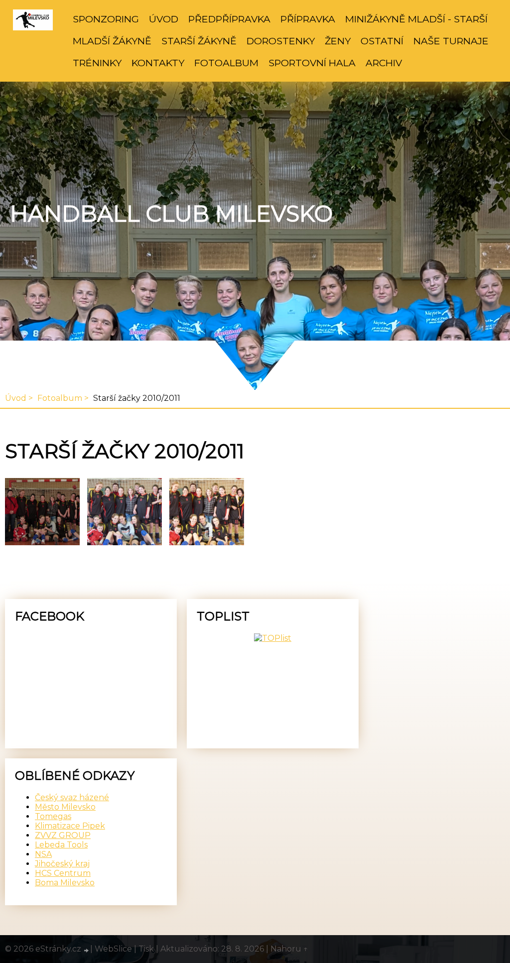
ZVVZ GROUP (63, 835)
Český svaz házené (72, 797)
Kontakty (157, 63)
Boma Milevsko (65, 882)
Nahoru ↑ (289, 949)
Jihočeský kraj (62, 863)
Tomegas (53, 816)
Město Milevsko (65, 807)
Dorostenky (281, 41)
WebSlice (113, 949)
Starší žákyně (199, 41)
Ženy (338, 41)
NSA (43, 854)
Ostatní (382, 41)
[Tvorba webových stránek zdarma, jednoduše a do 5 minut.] (86, 950)
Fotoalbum (226, 63)
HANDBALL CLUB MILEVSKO (171, 213)
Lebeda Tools (61, 844)
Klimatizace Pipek (70, 826)
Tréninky (97, 63)
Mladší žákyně (112, 41)
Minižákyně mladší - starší (416, 19)
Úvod (163, 19)
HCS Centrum (63, 873)
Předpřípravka (229, 19)
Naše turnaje (451, 41)
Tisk (146, 949)
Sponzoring (106, 19)
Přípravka (307, 19)
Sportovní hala (312, 63)
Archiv (384, 63)
